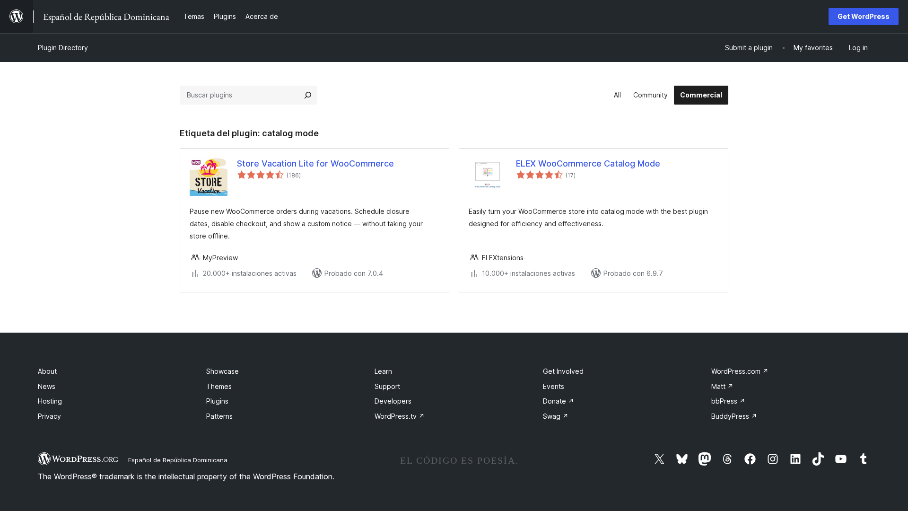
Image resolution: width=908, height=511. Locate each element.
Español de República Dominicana (177, 460)
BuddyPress (734, 416)
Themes (219, 386)
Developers (393, 401)
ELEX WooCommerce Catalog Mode (588, 163)
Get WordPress (864, 16)
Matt (722, 386)
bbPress (728, 401)
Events (553, 386)
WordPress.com (739, 371)
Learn (383, 371)
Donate (558, 401)
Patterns (219, 416)
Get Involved (563, 371)
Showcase (222, 371)
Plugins (217, 401)
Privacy (49, 416)
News (46, 386)
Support (387, 386)
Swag (555, 416)
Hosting (50, 401)
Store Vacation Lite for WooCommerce (315, 163)
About (47, 371)
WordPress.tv (400, 416)
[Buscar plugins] (307, 95)
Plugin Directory (63, 48)
